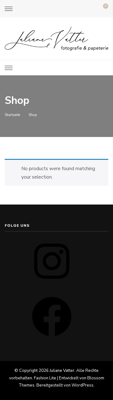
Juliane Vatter (62, 370)
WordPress (83, 385)
